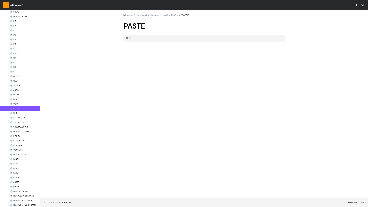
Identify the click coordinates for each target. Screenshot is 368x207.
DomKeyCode (173, 15)
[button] (363, 5)
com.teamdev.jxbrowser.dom (150, 15)
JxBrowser (15, 5)
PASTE (128, 38)
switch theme (357, 5)
